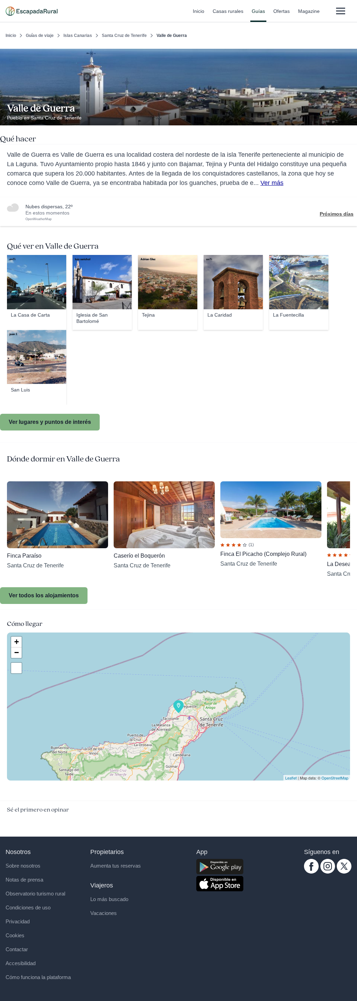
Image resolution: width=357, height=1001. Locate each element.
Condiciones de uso (28, 907)
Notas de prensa (24, 880)
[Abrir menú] (340, 11)
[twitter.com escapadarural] (344, 872)
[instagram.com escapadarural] (327, 872)
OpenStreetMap (334, 778)
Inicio (198, 11)
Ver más (271, 182)
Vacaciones (103, 913)
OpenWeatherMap (38, 219)
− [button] (16, 652)
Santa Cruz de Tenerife (124, 35)
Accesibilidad (21, 963)
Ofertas (281, 11)
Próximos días (337, 214)
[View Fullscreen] (16, 668)
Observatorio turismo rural (35, 894)
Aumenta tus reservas (115, 866)
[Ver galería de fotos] (350, 117)
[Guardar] (349, 54)
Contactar (17, 949)
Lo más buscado (109, 899)
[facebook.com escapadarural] (311, 872)
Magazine (309, 11)
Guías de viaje (40, 35)
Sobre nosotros (23, 866)
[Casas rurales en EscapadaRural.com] (32, 11)
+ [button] (16, 641)
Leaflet (291, 778)
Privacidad (18, 921)
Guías (258, 11)
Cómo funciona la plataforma (38, 977)
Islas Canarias (77, 35)
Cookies (15, 935)
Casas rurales (228, 11)
